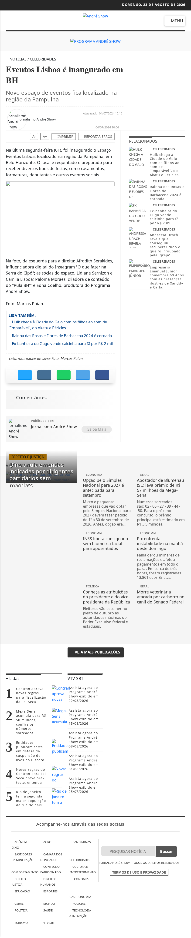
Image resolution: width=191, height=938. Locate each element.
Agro (47, 842)
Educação (22, 891)
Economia (80, 879)
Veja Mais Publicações (97, 652)
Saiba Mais (96, 429)
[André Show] (95, 15)
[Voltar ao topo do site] (184, 516)
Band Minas (81, 842)
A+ (45, 136)
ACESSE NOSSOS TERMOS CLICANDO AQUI (86, 932)
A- (34, 136)
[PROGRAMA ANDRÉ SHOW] (95, 41)
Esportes (50, 891)
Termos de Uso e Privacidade (139, 872)
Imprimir (65, 136)
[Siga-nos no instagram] (22, 21)
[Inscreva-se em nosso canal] (9, 21)
